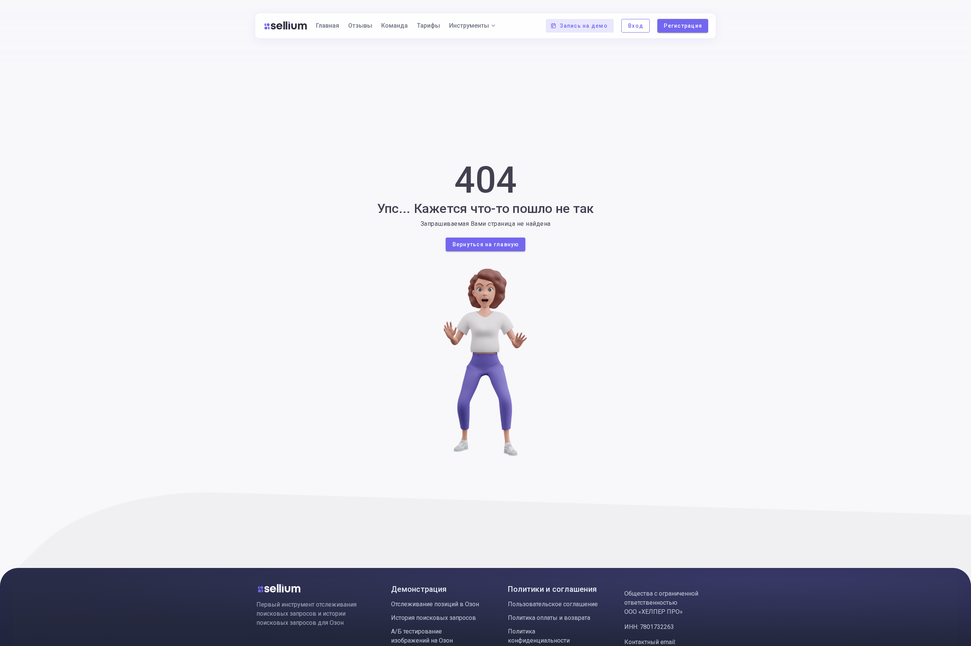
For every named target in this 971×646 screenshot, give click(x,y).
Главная (327, 25)
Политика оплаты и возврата (549, 617)
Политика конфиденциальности (539, 636)
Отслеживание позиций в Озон (435, 604)
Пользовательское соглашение (553, 604)
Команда (394, 25)
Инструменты (469, 25)
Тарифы (428, 25)
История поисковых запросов (433, 617)
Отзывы (360, 25)
